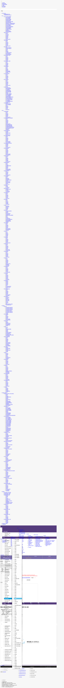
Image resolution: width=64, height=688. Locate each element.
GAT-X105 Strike (6, 73)
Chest (7, 301)
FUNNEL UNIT (8, 334)
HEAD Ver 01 (8, 323)
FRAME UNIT (8, 189)
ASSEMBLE (8, 324)
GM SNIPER (6, 102)
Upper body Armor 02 (9, 312)
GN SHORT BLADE (9, 101)
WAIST (7, 35)
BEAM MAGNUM (9, 124)
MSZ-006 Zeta (7, 549)
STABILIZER (8, 71)
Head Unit (7, 299)
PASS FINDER (4, 4)
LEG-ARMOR (8, 95)
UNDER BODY (8, 165)
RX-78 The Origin (7, 288)
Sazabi (5, 326)
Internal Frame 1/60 (7, 509)
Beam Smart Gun (8, 304)
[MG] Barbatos (5, 669)
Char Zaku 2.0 (6, 192)
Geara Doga (6, 589)
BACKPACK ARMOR (9, 26)
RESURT (4, 671)
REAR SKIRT (8, 401)
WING (7, 72)
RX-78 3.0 (5, 210)
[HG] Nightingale (5, 670)
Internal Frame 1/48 (7, 514)
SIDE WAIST (8, 182)
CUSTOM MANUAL (22, 670)
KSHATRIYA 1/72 (7, 654)
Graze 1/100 (6, 456)
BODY (7, 36)
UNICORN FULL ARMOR (7, 562)
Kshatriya (5, 365)
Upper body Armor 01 (9, 311)
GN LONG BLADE (9, 99)
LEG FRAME (8, 18)
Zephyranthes (6, 359)
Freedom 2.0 (6, 243)
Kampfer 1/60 (6, 504)
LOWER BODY (8, 286)
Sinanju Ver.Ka (6, 155)
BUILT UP (7, 184)
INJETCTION (4, 392)
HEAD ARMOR (8, 27)
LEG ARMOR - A (9, 418)
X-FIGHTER (8, 272)
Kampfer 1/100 (6, 477)
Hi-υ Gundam (7, 606)
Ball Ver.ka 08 (6, 188)
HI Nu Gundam (6, 148)
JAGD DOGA (6, 461)
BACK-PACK (8, 39)
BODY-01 (7, 178)
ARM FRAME (8, 20)
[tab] (8, 667)
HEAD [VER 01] (8, 47)
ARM (7, 38)
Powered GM (6, 251)
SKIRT (16, 660)
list (3, 665)
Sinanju (5, 352)
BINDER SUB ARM (9, 502)
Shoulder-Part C (8, 429)
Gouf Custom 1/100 (7, 494)
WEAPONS (8, 335)
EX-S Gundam (6, 175)
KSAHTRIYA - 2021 (7, 493)
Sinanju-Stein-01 (6, 162)
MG (2, 110)
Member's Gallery (5, 523)
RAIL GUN (8, 249)
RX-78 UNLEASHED (7, 16)
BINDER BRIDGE (9, 402)
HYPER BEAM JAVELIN (10, 127)
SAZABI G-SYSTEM (7, 492)
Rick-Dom (5, 199)
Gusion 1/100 (6, 469)
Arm (6, 303)
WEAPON (7, 109)
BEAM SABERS (8, 31)
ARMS (7, 160)
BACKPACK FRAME (9, 21)
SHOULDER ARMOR (9, 215)
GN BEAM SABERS (9, 98)
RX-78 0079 (6, 222)
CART (3, 5)
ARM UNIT (8, 191)
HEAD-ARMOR (8, 97)
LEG (6, 41)
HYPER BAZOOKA (9, 126)
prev (1, 665)
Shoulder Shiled (8, 467)
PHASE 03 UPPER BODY (10, 24)
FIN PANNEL (8, 343)
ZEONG (5, 306)
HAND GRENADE (9, 125)
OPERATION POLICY (7, 535)
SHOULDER (8, 348)
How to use (4, 13)
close (1, 582)
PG (2, 15)
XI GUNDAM (6, 416)
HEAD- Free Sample (9, 440)
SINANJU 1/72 (6, 406)
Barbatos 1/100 (7, 638)
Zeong (6, 583)
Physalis (5, 257)
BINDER (7, 264)
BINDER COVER (9, 503)
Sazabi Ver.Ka (6, 111)
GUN (7, 86)
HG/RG (3, 305)
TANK (7, 350)
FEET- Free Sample (9, 448)
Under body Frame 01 (9, 307)
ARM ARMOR (8, 28)
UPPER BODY (8, 425)
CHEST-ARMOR (8, 93)
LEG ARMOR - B (9, 419)
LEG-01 (7, 34)
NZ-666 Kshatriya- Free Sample (9, 393)
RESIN (3, 491)
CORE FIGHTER (8, 29)
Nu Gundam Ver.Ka (7, 135)
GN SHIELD (8, 100)
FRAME (7, 455)
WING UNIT (8, 250)
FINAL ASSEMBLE (9, 219)
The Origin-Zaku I (7, 380)
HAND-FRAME (8, 91)
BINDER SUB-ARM (9, 404)
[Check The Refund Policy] (26, 577)
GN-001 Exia (7, 554)
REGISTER (4, 3)
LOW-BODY (8, 218)
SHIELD (7, 129)
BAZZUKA (8, 447)
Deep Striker (6, 296)
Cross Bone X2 (6, 266)
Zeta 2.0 (6, 587)
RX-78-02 (5, 46)
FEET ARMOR (8, 104)
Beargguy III (6, 320)
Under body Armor (9, 310)
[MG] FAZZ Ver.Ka (5, 668)
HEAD (7, 37)
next (2, 665)
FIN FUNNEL (8, 142)
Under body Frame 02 (9, 308)
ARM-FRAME (8, 90)
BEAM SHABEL (8, 54)
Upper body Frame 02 (9, 309)
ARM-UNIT (8, 214)
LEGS (7, 149)
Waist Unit (7, 297)
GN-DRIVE (8, 89)
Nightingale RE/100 (7, 432)
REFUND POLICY (22, 675)
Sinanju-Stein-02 (6, 170)
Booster (7, 302)
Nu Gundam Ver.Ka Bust (8, 567)
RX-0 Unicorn (6, 79)
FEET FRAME (8, 17)
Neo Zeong (5, 346)
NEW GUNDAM (7, 336)
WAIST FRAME (8, 19)
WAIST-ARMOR (8, 94)
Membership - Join (7, 533)
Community (4, 524)
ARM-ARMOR (8, 96)
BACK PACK (8, 53)
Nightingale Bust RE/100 (7, 634)
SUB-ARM (7, 372)
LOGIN (3, 2)
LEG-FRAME (8, 87)
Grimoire (5, 386)
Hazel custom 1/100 (7, 483)
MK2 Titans (6, 543)
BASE (7, 92)
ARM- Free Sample (9, 435)
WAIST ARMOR (8, 25)
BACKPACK (8, 333)
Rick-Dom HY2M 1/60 (7, 441)
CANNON (7, 187)
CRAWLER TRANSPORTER (10, 415)
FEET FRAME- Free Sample (10, 470)
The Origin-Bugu (6, 373)
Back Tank (7, 300)
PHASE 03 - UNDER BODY (10, 23)
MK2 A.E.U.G (6, 32)
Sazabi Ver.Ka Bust (7, 130)
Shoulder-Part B (8, 428)
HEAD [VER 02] (8, 48)
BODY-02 (7, 179)
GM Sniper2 (6, 280)
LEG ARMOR (8, 408)
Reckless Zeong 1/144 (7, 519)
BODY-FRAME (8, 88)
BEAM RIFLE (8, 30)
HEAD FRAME (8, 22)
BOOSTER (8, 128)
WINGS (7, 278)
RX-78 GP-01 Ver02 (8, 548)
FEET (7, 33)
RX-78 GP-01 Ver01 (7, 55)
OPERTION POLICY (22, 673)
